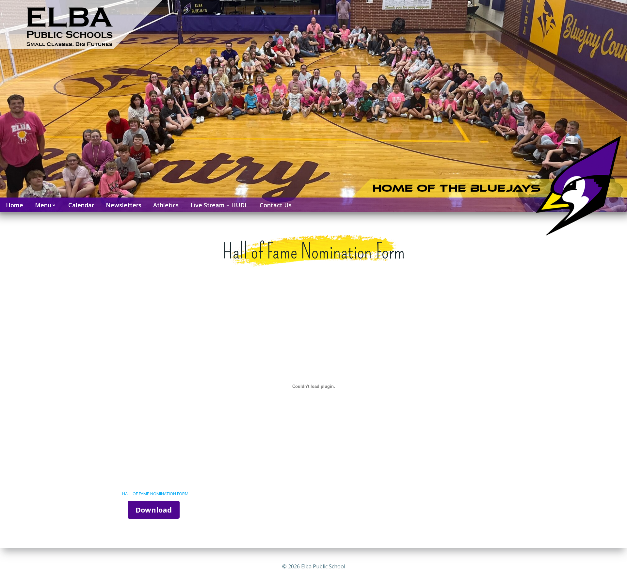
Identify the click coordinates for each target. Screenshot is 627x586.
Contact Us (276, 205)
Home (14, 205)
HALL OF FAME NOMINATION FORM (155, 494)
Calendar (81, 205)
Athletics (166, 205)
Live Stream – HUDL (219, 205)
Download (154, 510)
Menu (43, 205)
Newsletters (123, 205)
